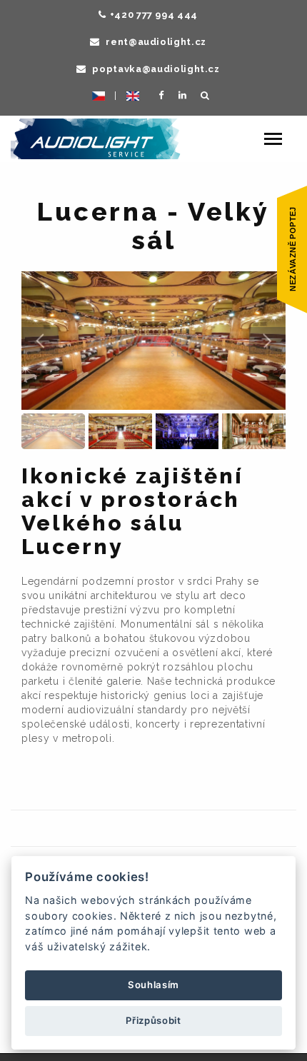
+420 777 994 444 (154, 14)
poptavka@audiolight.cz (155, 69)
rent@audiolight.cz (155, 41)
